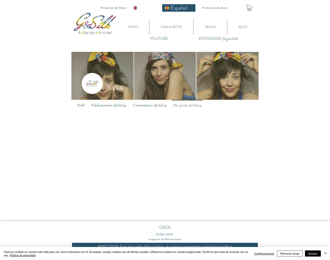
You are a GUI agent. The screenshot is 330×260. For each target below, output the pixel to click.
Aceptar (313, 253)
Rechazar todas (289, 253)
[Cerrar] (325, 253)
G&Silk (165, 227)
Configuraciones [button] (264, 253)
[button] (249, 8)
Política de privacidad (23, 255)
